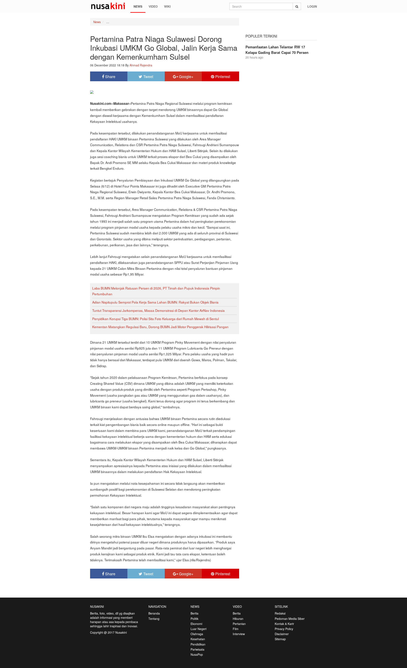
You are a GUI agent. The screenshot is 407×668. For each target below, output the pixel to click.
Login (312, 6)
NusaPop (197, 654)
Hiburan (238, 618)
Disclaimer (282, 634)
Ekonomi (196, 624)
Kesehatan (198, 639)
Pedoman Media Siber (290, 618)
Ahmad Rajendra (141, 65)
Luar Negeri (198, 629)
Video (153, 6)
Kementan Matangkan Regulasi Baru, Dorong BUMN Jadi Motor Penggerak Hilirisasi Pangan (160, 326)
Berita (194, 613)
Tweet (147, 76)
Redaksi (280, 613)
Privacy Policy (284, 629)
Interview (239, 634)
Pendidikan (198, 644)
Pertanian (239, 624)
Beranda (154, 613)
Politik (194, 618)
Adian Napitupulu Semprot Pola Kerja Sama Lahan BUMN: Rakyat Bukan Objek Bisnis (155, 302)
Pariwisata (197, 649)
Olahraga (197, 634)
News (138, 6)
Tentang (153, 618)
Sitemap (280, 639)
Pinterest (222, 76)
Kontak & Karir (284, 624)
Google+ (186, 76)
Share (109, 76)
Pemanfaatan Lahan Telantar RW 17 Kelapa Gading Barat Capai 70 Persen (276, 49)
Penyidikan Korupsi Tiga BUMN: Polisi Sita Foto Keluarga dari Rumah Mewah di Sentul (155, 318)
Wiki (167, 6)
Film (235, 629)
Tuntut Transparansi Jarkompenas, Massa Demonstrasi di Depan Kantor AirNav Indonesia (158, 310)
